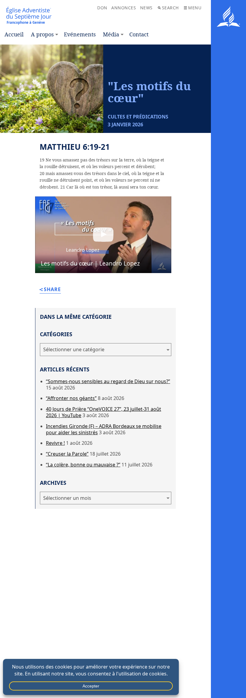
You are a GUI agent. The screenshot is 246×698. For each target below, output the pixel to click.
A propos (42, 34)
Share (52, 290)
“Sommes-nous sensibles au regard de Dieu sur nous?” (108, 381)
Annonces (123, 8)
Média (111, 34)
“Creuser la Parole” (67, 453)
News (146, 8)
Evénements (80, 34)
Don (102, 8)
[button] (103, 234)
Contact (138, 34)
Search (170, 8)
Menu (194, 8)
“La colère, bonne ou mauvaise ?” (83, 464)
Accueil (14, 34)
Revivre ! (55, 443)
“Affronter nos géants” (71, 398)
